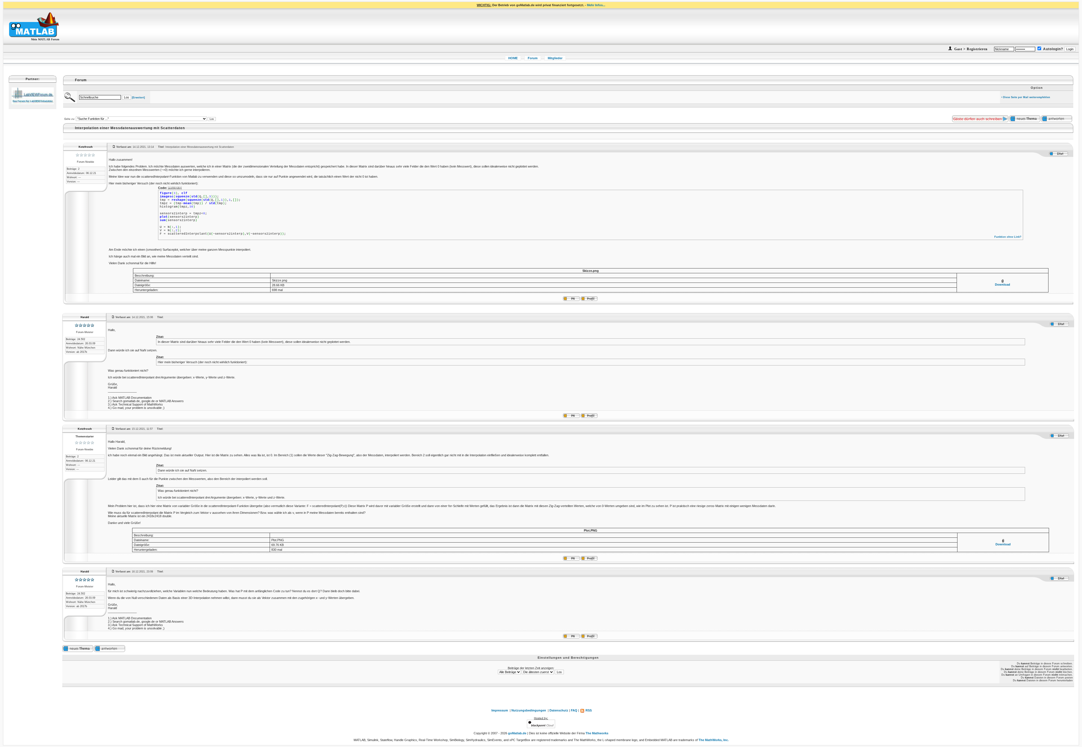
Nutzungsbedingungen (528, 710)
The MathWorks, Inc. (714, 740)
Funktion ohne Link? (1007, 236)
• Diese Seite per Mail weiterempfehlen (1025, 97)
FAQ (574, 710)
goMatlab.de (517, 733)
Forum (533, 58)
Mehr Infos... (596, 5)
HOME (513, 58)
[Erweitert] (138, 97)
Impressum (499, 710)
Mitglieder (555, 58)
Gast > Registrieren (970, 49)
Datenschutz (558, 710)
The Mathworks (597, 733)
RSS (588, 710)
